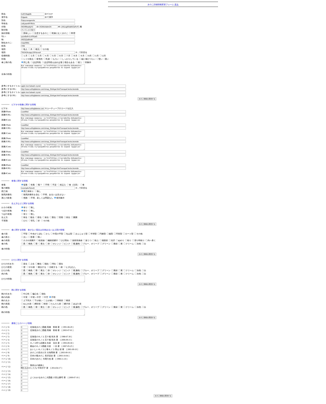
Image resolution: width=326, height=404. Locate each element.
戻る (176, 4)
